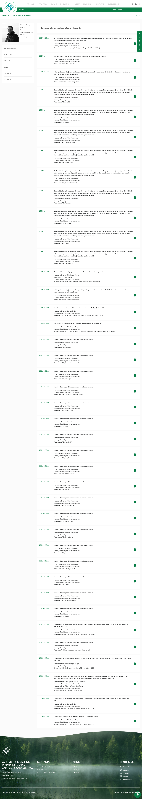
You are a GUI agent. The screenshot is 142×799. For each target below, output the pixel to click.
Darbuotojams (114, 4)
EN (139, 4)
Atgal (138, 16)
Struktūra (43, 4)
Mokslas (76, 767)
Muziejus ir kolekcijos (82, 4)
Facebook (126, 767)
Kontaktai (100, 4)
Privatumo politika (29, 792)
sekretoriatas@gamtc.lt (48, 772)
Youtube (125, 776)
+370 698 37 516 (46, 770)
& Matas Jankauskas (133, 792)
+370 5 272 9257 (45, 767)
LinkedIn (125, 773)
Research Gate (127, 779)
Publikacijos (8, 73)
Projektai (7, 61)
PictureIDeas (123, 792)
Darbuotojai (8, 54)
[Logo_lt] (9, 15)
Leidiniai (6, 67)
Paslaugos (77, 772)
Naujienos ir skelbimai (60, 4)
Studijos (76, 770)
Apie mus (30, 4)
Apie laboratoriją (10, 48)
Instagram (126, 770)
